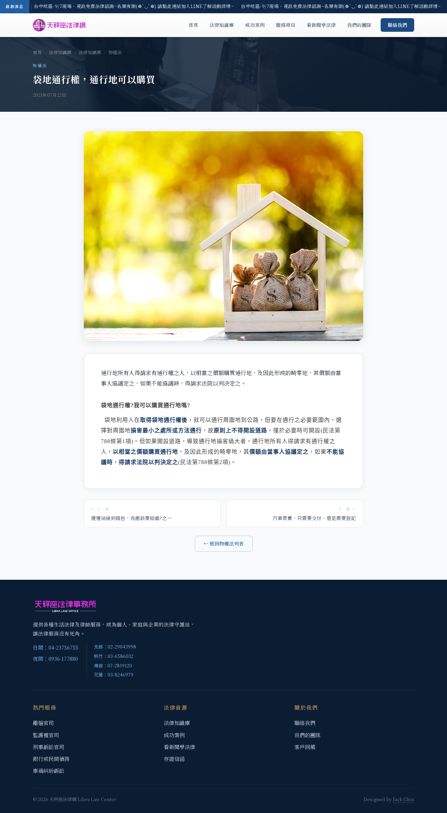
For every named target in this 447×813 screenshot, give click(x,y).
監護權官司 (46, 735)
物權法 (115, 52)
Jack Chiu (403, 799)
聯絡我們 (397, 24)
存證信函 (174, 758)
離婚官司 (43, 722)
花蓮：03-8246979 (113, 674)
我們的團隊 (359, 24)
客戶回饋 (304, 746)
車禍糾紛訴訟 (48, 770)
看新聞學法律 (321, 24)
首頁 (193, 24)
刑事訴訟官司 (48, 746)
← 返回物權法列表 (224, 543)
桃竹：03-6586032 (113, 656)
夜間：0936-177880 (55, 658)
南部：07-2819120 (113, 665)
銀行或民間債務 (51, 758)
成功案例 (255, 24)
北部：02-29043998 (115, 646)
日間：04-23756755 (55, 647)
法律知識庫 (222, 24)
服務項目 (285, 24)
